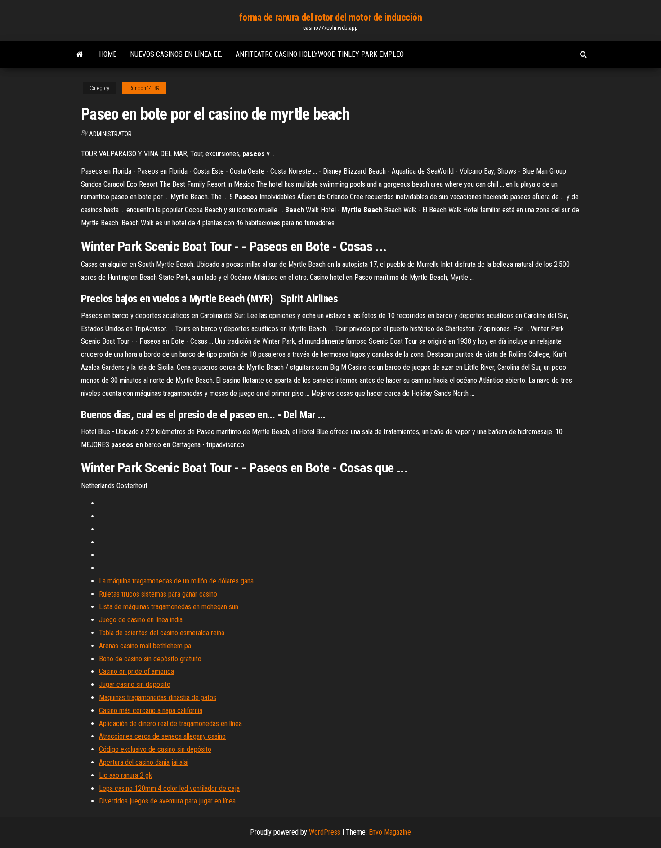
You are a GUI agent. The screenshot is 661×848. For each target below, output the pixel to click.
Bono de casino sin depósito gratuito (150, 659)
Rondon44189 (144, 88)
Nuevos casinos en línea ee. (176, 54)
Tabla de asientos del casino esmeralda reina (161, 632)
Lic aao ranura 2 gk (125, 775)
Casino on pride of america (136, 671)
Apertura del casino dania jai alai (143, 762)
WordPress (324, 832)
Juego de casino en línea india (141, 619)
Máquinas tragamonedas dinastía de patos (157, 697)
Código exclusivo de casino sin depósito (155, 749)
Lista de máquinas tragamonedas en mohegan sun (168, 606)
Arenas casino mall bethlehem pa (145, 646)
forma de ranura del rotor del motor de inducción (330, 17)
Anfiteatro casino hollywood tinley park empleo (320, 54)
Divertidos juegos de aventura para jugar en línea (167, 801)
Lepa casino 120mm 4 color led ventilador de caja (169, 788)
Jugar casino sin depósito (134, 684)
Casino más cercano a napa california (150, 710)
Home (107, 54)
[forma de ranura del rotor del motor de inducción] (79, 54)
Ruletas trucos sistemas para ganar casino (158, 594)
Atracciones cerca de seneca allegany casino (162, 736)
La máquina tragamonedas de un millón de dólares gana (176, 581)
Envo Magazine (390, 832)
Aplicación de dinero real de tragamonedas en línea (170, 723)
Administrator (110, 134)
